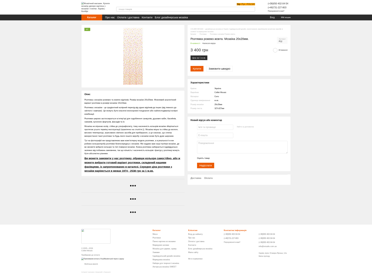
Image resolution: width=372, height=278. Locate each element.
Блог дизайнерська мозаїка (171, 17)
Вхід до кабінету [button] (195, 234)
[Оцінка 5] (233, 158)
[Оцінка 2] (219, 158)
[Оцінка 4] (228, 158)
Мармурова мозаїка (161, 259)
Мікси (155, 234)
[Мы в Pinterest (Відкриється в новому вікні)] (128, 4)
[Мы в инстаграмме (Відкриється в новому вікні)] (124, 4)
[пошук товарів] (252, 9)
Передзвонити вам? (276, 11)
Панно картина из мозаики (164, 241)
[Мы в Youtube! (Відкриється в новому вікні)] (121, 4)
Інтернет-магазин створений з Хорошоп (96, 272)
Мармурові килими (161, 245)
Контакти (147, 17)
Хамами (156, 252)
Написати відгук (208, 43)
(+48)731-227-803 (277, 7)
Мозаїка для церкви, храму (165, 249)
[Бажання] (261, 17)
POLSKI (251, 4)
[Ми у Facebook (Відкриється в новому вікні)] (117, 4)
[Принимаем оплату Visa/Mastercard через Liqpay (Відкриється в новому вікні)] (102, 259)
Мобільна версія (91, 264)
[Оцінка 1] (214, 158)
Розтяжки (157, 238)
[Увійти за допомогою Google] (261, 127)
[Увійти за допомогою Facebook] (257, 127)
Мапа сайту (193, 252)
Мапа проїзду (264, 256)
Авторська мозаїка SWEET (164, 267)
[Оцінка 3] (223, 158)
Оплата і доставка (128, 17)
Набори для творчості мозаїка (166, 263)
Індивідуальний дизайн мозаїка (166, 256)
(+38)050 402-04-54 (278, 3)
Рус (243, 4)
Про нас (110, 17)
